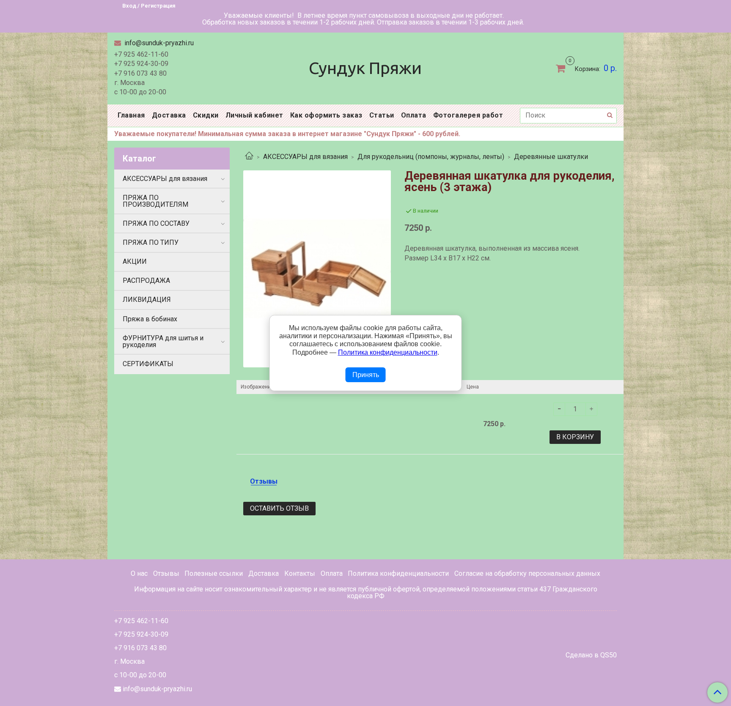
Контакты (299, 573)
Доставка (169, 115)
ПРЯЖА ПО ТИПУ (151, 242)
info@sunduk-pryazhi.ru (158, 43)
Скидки (206, 115)
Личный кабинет (254, 115)
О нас (139, 573)
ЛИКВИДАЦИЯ (147, 300)
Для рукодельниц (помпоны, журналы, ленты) (430, 157)
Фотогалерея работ (468, 115)
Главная (131, 115)
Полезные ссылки (213, 573)
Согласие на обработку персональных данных (527, 573)
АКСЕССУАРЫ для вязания (305, 157)
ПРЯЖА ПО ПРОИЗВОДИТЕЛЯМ (155, 201)
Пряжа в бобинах (150, 319)
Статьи (381, 115)
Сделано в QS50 (591, 655)
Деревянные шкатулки (551, 157)
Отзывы (166, 573)
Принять (365, 374)
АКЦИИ (135, 261)
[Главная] (249, 157)
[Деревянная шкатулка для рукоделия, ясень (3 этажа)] (317, 268)
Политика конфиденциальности (398, 573)
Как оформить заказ (326, 115)
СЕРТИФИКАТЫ (148, 364)
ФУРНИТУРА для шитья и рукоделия (163, 341)
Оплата (413, 115)
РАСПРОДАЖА (146, 280)
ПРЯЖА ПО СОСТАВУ (156, 223)
